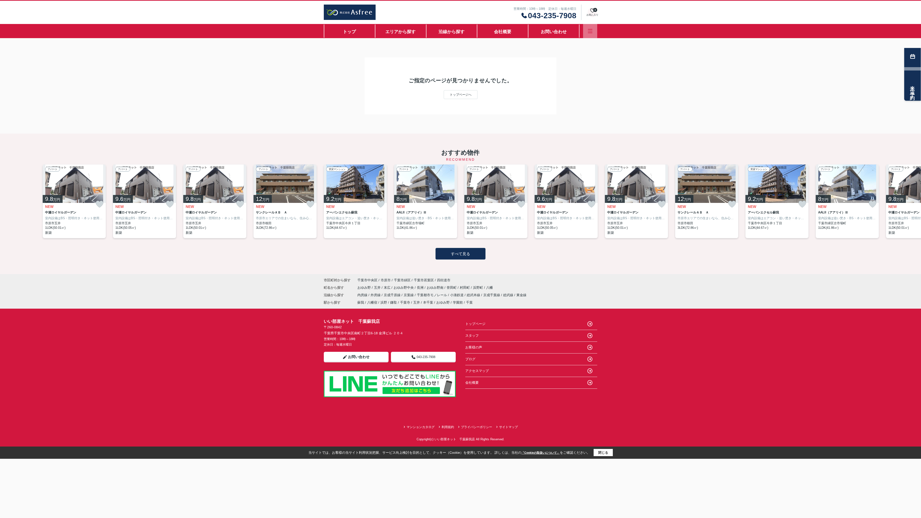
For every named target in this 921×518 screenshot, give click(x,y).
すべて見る (460, 254)
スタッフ (472, 335)
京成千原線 (392, 295)
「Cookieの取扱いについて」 (540, 452)
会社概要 (502, 31)
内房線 (362, 295)
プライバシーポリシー (476, 427)
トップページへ (461, 94)
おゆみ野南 (435, 287)
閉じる (603, 452)
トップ (349, 31)
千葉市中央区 (367, 280)
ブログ (470, 359)
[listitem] (355, 201)
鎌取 (393, 302)
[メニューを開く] (590, 31)
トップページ (475, 324)
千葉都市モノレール (432, 295)
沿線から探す (452, 31)
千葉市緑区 (402, 280)
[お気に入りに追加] (99, 204)
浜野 (383, 302)
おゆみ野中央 (404, 287)
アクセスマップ (477, 371)
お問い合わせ (554, 31)
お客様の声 (473, 347)
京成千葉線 (492, 295)
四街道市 (443, 280)
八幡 (489, 287)
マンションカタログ (421, 427)
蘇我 (360, 302)
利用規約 (448, 427)
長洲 (421, 287)
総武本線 (474, 295)
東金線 (521, 295)
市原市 (386, 280)
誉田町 (452, 287)
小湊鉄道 (457, 295)
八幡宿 (372, 302)
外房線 (376, 295)
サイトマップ (508, 427)
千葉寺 (405, 302)
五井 (378, 287)
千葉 (469, 302)
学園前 (458, 302)
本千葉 (428, 302)
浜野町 (478, 287)
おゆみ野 (364, 287)
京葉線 (409, 295)
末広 (387, 287)
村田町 (465, 287)
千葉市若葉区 (424, 280)
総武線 (508, 295)
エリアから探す (400, 31)
